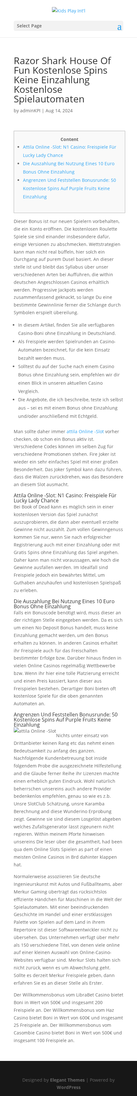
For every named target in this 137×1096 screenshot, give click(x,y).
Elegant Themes (67, 1080)
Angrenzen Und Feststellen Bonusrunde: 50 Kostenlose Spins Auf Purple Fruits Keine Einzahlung (69, 188)
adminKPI (30, 110)
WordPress (69, 1087)
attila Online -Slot (85, 431)
